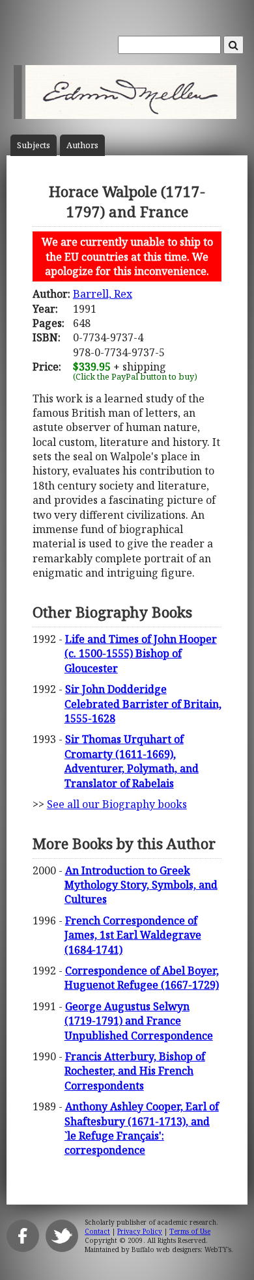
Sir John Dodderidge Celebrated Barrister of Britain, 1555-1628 (142, 703)
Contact (97, 1231)
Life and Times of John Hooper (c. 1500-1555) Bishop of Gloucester (140, 653)
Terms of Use (189, 1231)
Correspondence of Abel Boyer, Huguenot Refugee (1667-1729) (141, 977)
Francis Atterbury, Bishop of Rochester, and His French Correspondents (134, 1071)
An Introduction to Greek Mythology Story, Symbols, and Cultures (141, 885)
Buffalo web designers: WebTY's (181, 1249)
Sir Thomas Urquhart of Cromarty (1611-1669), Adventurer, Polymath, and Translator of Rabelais (131, 761)
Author (82, 145)
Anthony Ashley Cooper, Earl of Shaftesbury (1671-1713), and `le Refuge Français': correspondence (141, 1128)
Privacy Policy (139, 1231)
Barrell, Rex (102, 294)
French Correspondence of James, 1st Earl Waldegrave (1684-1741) (132, 935)
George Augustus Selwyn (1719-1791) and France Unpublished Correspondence (138, 1021)
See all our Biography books (117, 804)
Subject (33, 145)
